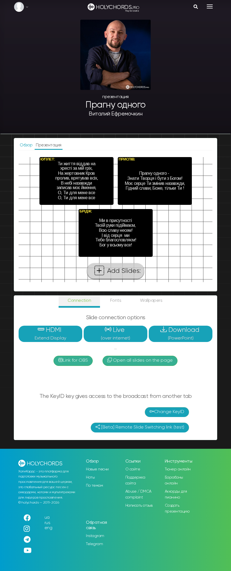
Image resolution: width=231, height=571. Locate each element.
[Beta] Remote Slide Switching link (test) (142, 427)
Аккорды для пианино (176, 494)
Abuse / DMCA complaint (138, 494)
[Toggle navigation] (210, 6)
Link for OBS (75, 360)
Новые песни (97, 469)
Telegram (94, 544)
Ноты (90, 477)
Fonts (115, 300)
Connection (79, 300)
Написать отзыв (139, 505)
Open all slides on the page (142, 360)
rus (47, 523)
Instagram (95, 536)
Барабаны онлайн (174, 480)
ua (47, 517)
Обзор (27, 145)
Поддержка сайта (135, 480)
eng (48, 528)
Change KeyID (169, 412)
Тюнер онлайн (178, 469)
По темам (94, 486)
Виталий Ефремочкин (115, 114)
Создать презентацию (177, 508)
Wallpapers (151, 300)
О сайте (132, 469)
